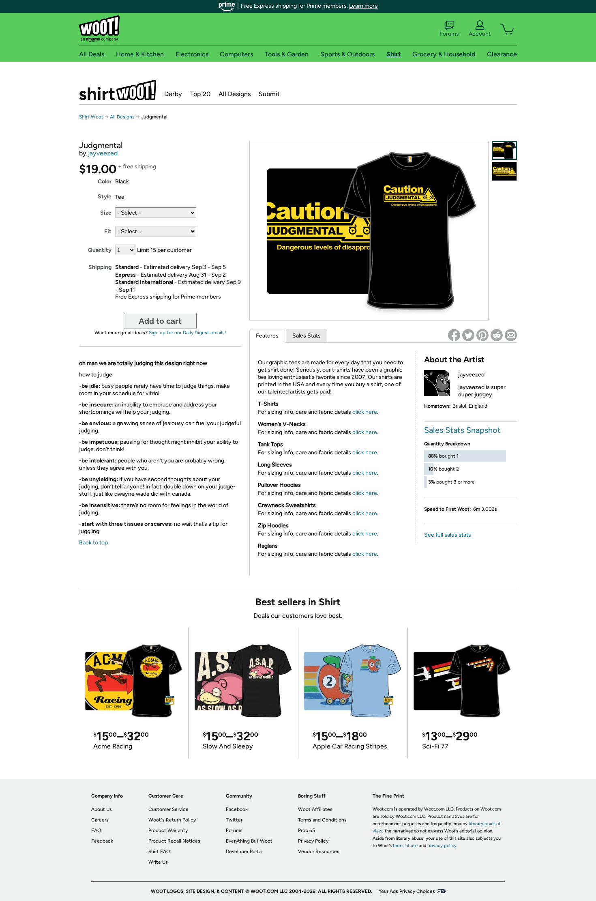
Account (480, 33)
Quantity (99, 250)
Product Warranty (168, 830)
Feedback (102, 841)
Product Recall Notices (174, 841)
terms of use (405, 845)
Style (104, 196)
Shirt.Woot (117, 90)
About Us (101, 809)
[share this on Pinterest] (482, 335)
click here (364, 412)
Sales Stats (306, 335)
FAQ (96, 830)
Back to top (93, 542)
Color (104, 181)
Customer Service (168, 809)
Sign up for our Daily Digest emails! (187, 332)
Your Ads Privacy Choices (407, 891)
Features (267, 335)
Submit (269, 94)
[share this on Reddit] (497, 335)
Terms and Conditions (322, 820)
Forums (449, 33)
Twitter (234, 820)
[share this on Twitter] (468, 335)
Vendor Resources (318, 851)
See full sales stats (447, 534)
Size (105, 212)
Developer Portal (244, 851)
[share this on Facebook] (454, 335)
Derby (173, 94)
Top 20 (200, 94)
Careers (100, 820)
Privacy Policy (313, 841)
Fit (107, 231)
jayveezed (103, 153)
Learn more (363, 5)
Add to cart (160, 321)
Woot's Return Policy (172, 820)
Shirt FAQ (159, 851)
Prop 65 (306, 830)
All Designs (235, 94)
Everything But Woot (249, 841)
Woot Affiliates (315, 809)
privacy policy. (442, 845)
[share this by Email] (511, 335)
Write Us (158, 862)
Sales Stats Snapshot (462, 430)
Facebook (237, 809)
